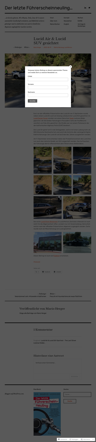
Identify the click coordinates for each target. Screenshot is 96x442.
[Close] (70, 66)
